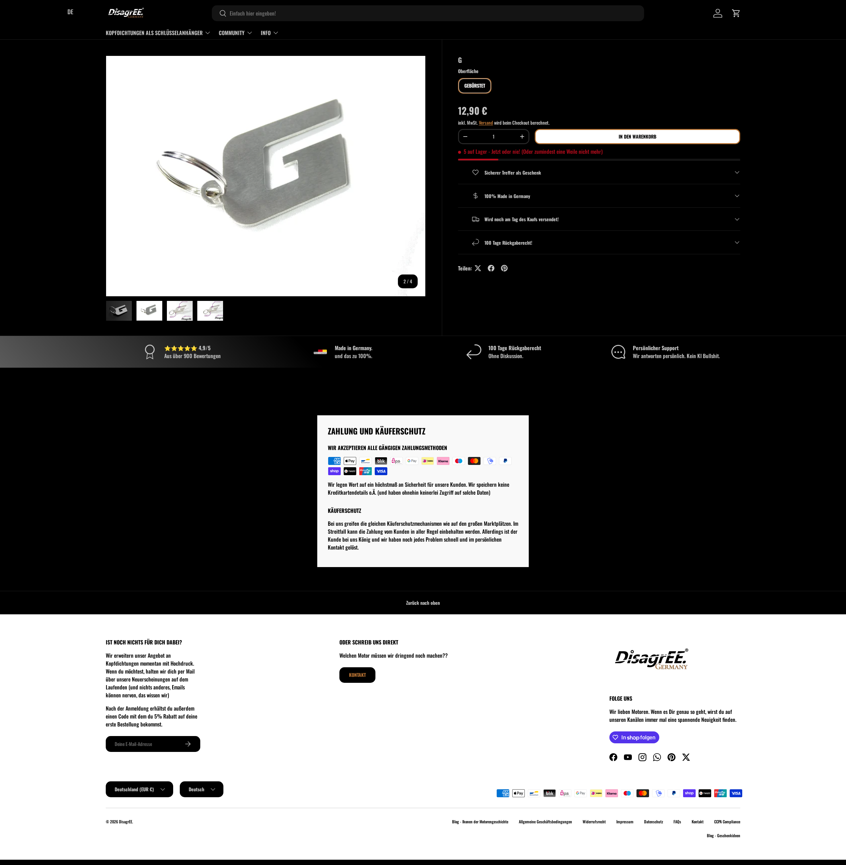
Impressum (625, 821)
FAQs (677, 821)
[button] (736, 13)
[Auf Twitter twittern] (477, 268)
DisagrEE (125, 821)
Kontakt (357, 674)
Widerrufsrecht (594, 821)
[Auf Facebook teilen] (491, 268)
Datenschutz (653, 821)
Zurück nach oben (423, 602)
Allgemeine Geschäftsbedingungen (545, 821)
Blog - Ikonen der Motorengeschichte (480, 821)
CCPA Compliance (727, 821)
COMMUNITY (232, 33)
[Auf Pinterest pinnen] (504, 268)
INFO (266, 33)
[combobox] (428, 13)
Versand (486, 122)
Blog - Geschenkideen (723, 835)
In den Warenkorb (637, 136)
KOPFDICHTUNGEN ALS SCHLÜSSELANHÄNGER (154, 33)
